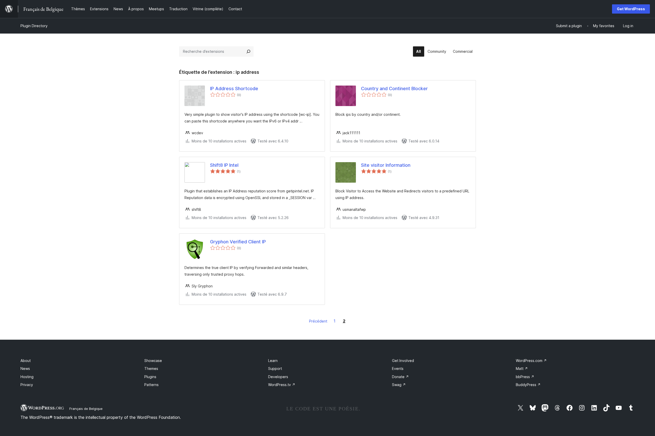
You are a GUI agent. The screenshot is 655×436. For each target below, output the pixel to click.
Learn (273, 360)
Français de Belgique (86, 409)
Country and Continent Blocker (394, 88)
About (25, 360)
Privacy (26, 384)
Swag (399, 384)
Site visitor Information (385, 165)
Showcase (153, 360)
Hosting (27, 377)
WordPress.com (531, 360)
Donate (400, 377)
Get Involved (403, 360)
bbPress (525, 377)
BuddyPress (528, 384)
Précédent (318, 321)
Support (275, 368)
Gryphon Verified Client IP (238, 241)
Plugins (150, 377)
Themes (151, 368)
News (25, 368)
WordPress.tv (281, 384)
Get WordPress (631, 9)
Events (397, 368)
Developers (278, 377)
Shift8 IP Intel (224, 165)
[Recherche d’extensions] (248, 51)
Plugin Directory (34, 26)
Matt (522, 368)
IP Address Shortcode (234, 88)
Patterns (151, 384)
